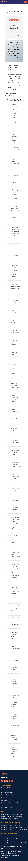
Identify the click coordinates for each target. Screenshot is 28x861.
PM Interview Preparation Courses (9, 805)
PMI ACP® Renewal (17, 816)
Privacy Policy (4, 853)
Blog (2, 851)
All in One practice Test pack (7, 792)
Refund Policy (12, 853)
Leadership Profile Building (7, 836)
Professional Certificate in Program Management (12, 802)
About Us (7, 851)
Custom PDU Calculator (18, 818)
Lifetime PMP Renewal (6, 794)
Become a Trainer (5, 857)
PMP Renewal (4, 800)
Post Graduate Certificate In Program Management (12, 827)
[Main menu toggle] (25, 2)
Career (19, 851)
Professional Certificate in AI (7, 787)
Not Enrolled (14, 20)
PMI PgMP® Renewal (6, 816)
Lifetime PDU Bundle (17, 814)
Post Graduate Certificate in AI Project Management (13, 825)
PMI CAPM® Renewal (6, 818)
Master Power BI (5, 790)
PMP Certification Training (7, 807)
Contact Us (13, 851)
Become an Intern (16, 855)
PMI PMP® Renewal (5, 814)
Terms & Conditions (5, 855)
